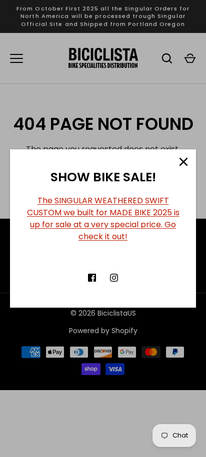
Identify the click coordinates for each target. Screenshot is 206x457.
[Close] (183, 162)
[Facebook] (92, 278)
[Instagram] (114, 278)
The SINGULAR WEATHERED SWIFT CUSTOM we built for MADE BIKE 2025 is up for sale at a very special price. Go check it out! (103, 218)
